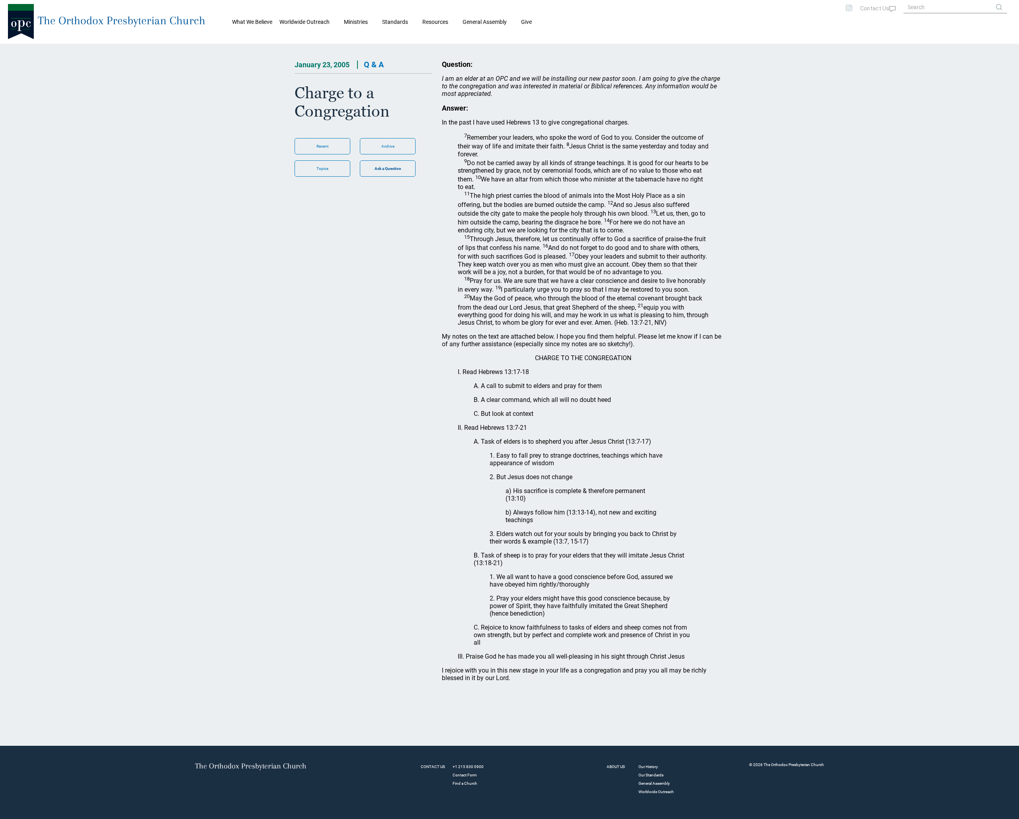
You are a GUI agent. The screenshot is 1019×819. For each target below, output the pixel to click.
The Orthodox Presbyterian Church (121, 20)
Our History (648, 766)
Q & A (374, 64)
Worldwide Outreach (656, 792)
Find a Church (465, 783)
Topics (322, 168)
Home (16, 50)
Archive (387, 146)
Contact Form (465, 775)
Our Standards (651, 775)
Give (526, 22)
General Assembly (485, 22)
